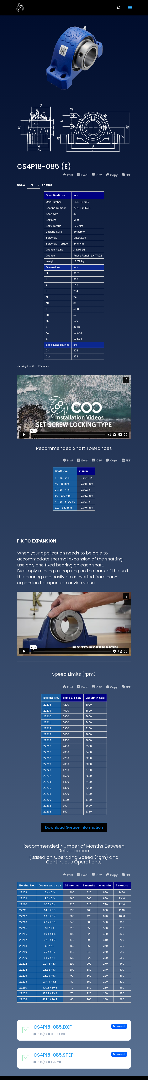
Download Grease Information (74, 827)
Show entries (34, 185)
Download (119, 1026)
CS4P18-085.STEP (54, 1055)
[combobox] (33, 185)
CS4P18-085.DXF (53, 1027)
